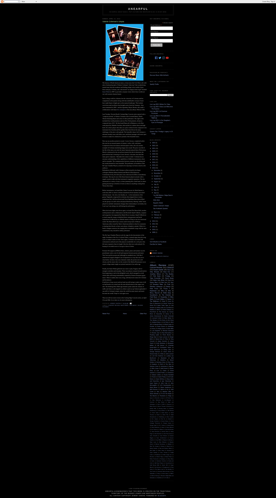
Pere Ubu (171, 362)
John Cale (164, 383)
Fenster (152, 326)
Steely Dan (158, 339)
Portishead (157, 454)
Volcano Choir (154, 366)
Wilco (162, 291)
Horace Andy (153, 353)
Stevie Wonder (154, 393)
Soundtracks (154, 295)
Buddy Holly (153, 408)
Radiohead (153, 291)
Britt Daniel (164, 368)
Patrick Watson (167, 309)
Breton (168, 286)
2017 (154, 159)
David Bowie (169, 278)
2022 (154, 145)
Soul (169, 280)
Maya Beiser (154, 387)
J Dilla (161, 353)
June (155, 187)
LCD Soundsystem (165, 385)
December (157, 170)
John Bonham (158, 433)
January (156, 217)
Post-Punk (153, 311)
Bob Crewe (155, 368)
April (155, 193)
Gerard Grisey (164, 421)
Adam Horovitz (162, 341)
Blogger (162, 495)
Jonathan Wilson (155, 274)
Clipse (164, 370)
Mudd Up (169, 446)
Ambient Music (156, 322)
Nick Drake (152, 450)
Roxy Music (171, 458)
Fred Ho (163, 419)
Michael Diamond (168, 330)
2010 (154, 229)
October (156, 176)
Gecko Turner (167, 303)
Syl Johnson (158, 467)
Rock (169, 270)
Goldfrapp (171, 326)
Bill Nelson (161, 345)
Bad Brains (161, 402)
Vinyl (163, 301)
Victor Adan (165, 473)
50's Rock (162, 320)
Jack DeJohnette (169, 429)
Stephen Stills (166, 391)
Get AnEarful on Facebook (158, 242)
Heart (163, 427)
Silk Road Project (158, 463)
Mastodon (164, 358)
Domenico (171, 372)
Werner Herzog (155, 475)
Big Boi (171, 366)
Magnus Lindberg (167, 440)
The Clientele (166, 295)
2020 (154, 151)
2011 (154, 227)
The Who (168, 364)
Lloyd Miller (158, 440)
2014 (154, 168)
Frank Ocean (161, 326)
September (157, 179)
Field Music (153, 297)
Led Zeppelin (156, 330)
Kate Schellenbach (162, 437)
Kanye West (154, 282)
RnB (161, 364)
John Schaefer (154, 435)
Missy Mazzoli (155, 293)
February (157, 215)
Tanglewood (166, 467)
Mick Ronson (154, 389)
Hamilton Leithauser (156, 286)
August (156, 181)
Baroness (158, 303)
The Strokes (153, 320)
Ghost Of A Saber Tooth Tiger (159, 305)
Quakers (154, 364)
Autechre (152, 402)
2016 (154, 162)
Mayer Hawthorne (166, 387)
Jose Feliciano (163, 435)
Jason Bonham (155, 431)
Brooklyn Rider (158, 284)
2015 (154, 165)
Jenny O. (168, 314)
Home (125, 313)
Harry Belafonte (155, 427)
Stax (158, 391)
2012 (154, 224)
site (119, 300)
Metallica (163, 360)
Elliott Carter (168, 324)
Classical (170, 267)
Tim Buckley (169, 469)
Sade (153, 460)
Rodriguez (162, 458)
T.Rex (166, 339)
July (155, 184)
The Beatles (169, 274)
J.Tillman (161, 429)
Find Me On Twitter (156, 244)
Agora (151, 398)
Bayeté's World (158, 203)
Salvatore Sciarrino (161, 460)
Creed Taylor (155, 412)
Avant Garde (158, 270)
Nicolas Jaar (155, 332)
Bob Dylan (157, 276)
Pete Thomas (164, 452)
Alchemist (164, 366)
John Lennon (170, 353)
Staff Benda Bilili (154, 465)
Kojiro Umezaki (169, 316)
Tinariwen (162, 395)
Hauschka (159, 314)
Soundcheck (169, 463)
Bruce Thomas (161, 406)
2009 (154, 232)
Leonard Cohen (157, 318)
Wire (169, 291)
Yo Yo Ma (165, 477)
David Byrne (165, 412)
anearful (138, 8)
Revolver (152, 456)
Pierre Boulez (167, 335)
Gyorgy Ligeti (153, 425)
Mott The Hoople (154, 446)
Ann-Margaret (167, 400)
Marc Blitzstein (163, 442)
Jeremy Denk (165, 431)
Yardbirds (159, 477)
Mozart (163, 446)
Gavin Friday (162, 377)
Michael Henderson (160, 444)
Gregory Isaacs (167, 423)
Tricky (158, 473)
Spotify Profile (154, 84)
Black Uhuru (153, 406)
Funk (168, 284)
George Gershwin (154, 421)
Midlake (170, 444)
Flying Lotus (167, 349)
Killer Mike (170, 328)
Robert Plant (168, 456)
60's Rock (171, 320)
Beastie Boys (158, 324)
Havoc (154, 328)
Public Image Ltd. (167, 454)
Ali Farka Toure (170, 398)
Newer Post (106, 313)
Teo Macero (153, 395)
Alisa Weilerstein (156, 400)
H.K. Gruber (162, 425)
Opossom (169, 450)
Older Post (143, 313)
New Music (133, 305)
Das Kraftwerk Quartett (160, 208)
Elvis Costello (170, 416)
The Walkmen (154, 301)
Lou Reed (169, 307)
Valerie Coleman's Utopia (161, 206)
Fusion (154, 377)
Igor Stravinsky (166, 381)
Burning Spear (162, 408)
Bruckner (169, 406)
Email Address (156, 25)
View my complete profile (159, 256)
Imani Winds (106, 92)
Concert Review (114, 305)
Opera (162, 389)
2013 (154, 221)
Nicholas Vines (160, 362)
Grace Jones (167, 351)
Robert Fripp (160, 456)
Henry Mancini (170, 427)
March (156, 212)
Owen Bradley (153, 452)
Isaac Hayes (154, 383)
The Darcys (162, 311)
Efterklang (161, 416)
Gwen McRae (160, 379)
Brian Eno (166, 272)
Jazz (172, 282)
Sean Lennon (163, 337)
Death (158, 414)
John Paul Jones (168, 433)
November (157, 173)
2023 (154, 143)
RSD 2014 (156, 200)
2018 (154, 157)
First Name (154, 31)
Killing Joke (160, 307)
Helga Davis (161, 328)
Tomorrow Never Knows (163, 471)
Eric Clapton (155, 419)
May (155, 190)
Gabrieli (170, 419)
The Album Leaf (159, 469)
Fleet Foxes (154, 288)
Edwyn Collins (156, 374)
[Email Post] (131, 303)
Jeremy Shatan (157, 253)
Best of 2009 (161, 404)
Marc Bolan (167, 318)
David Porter (161, 372)
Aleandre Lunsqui (159, 398)
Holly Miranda (154, 272)
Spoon (169, 299)
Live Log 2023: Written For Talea (160, 104)
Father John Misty (158, 280)
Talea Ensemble (155, 278)
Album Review (158, 265)
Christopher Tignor (165, 347)
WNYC (172, 473)
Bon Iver (164, 282)
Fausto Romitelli (169, 374)
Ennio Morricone (155, 349)
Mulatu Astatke (153, 448)
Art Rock (166, 322)
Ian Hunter (154, 429)
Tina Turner (153, 471)
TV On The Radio (166, 393)
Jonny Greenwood (155, 316)
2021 (154, 148)
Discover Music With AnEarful (159, 75)
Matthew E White (155, 309)
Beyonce (169, 404)
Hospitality (164, 297)
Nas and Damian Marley (166, 448)
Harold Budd (170, 425)
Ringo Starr (153, 337)
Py (167, 389)
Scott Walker (160, 299)
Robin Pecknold (154, 458)
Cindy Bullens (161, 410)
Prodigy (167, 276)
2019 (154, 154)
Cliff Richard (170, 410)
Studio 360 (165, 465)
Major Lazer (153, 442)
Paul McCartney (166, 332)
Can (158, 370)
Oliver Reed (161, 450)
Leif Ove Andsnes (157, 356)
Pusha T (167, 288)
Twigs (169, 395)
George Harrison (155, 351)
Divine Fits (165, 414)
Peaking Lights (154, 335)
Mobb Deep (167, 293)
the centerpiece (121, 109)
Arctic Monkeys (160, 343)
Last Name (154, 38)
